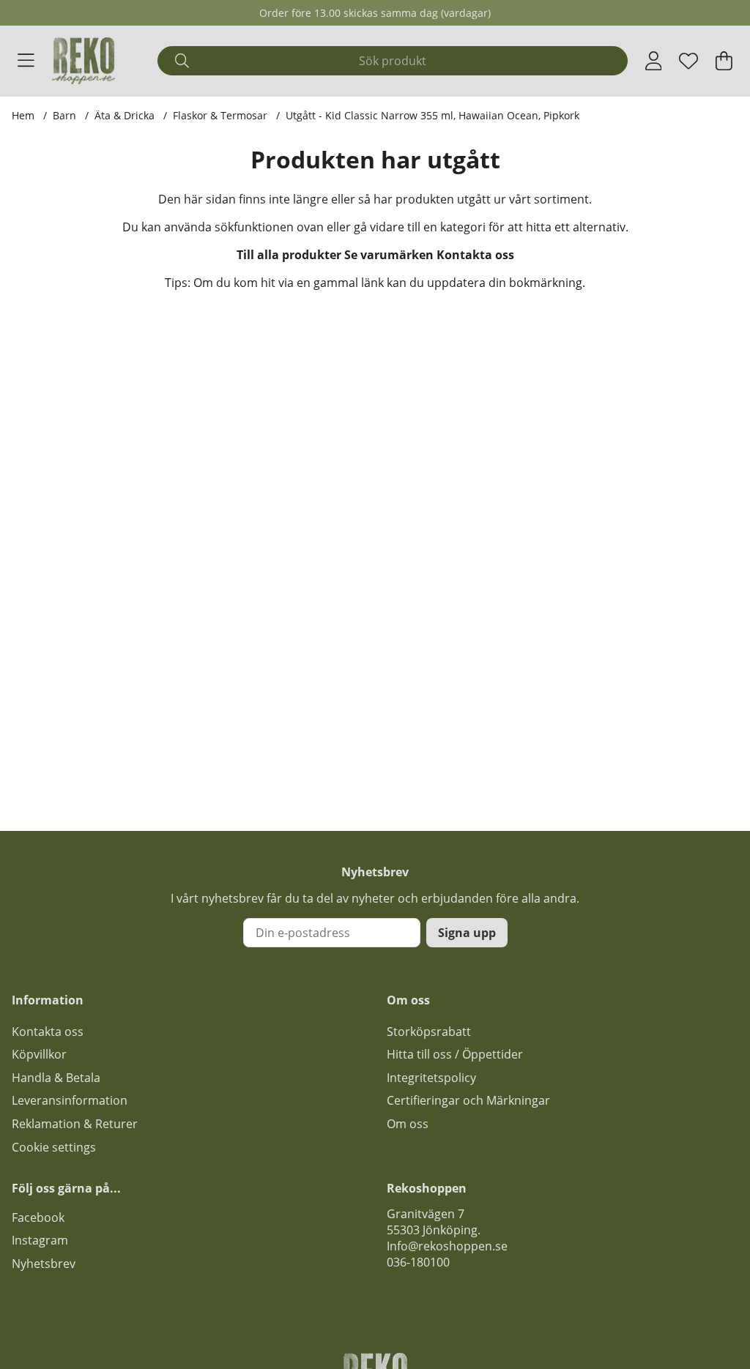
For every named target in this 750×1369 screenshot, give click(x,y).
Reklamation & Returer (75, 1124)
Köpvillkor (39, 1054)
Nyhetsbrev (43, 1264)
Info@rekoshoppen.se (447, 1246)
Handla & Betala (56, 1078)
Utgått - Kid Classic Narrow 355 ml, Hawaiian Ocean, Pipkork (432, 115)
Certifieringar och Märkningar (468, 1100)
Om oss (407, 1124)
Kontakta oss (475, 255)
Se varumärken (389, 255)
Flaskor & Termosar (220, 115)
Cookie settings (54, 1147)
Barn (64, 115)
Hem (23, 115)
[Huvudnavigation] (26, 60)
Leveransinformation (69, 1100)
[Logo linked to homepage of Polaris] (83, 60)
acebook (41, 1217)
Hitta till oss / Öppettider (455, 1054)
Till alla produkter (289, 255)
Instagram (40, 1240)
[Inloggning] (653, 60)
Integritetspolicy (431, 1078)
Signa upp (467, 933)
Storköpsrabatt (429, 1031)
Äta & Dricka (124, 115)
